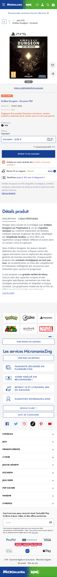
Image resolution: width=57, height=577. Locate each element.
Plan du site (33, 563)
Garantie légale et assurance (22, 559)
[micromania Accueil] (19, 4)
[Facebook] (7, 423)
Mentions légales (43, 559)
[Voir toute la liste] (37, 5)
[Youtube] (50, 423)
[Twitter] (15, 423)
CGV (6, 559)
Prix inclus (44, 147)
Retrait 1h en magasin (28, 154)
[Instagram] (24, 423)
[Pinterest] (41, 423)
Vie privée (22, 563)
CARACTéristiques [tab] (28, 218)
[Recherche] (48, 5)
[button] (29, 434)
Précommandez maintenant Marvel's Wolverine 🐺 (28, 13)
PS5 (6, 125)
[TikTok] (33, 423)
